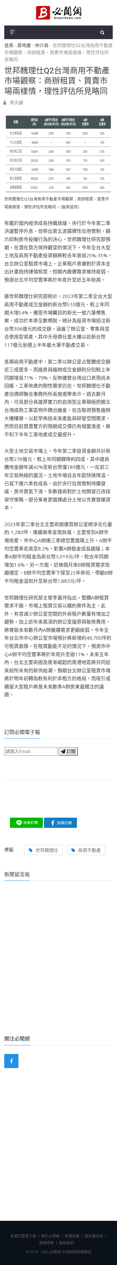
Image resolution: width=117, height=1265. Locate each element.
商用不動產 (89, 850)
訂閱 (70, 751)
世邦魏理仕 (46, 850)
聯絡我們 (66, 1242)
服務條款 (46, 1242)
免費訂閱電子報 (23, 1235)
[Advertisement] (58, 965)
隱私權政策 (94, 1235)
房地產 (24, 45)
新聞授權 (72, 1235)
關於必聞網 (50, 1235)
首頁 (8, 45)
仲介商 (42, 45)
